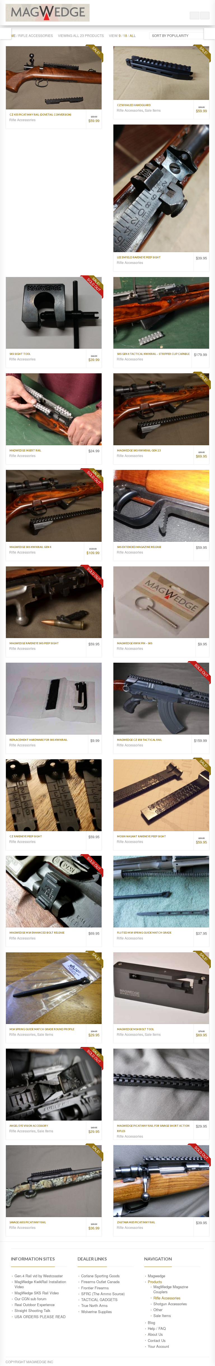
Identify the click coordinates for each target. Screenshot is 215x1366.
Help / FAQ (157, 1328)
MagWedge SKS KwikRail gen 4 (30, 547)
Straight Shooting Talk (32, 1310)
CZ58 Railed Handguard (134, 105)
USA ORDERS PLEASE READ (40, 1316)
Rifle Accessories (22, 119)
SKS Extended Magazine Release (139, 547)
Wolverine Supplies (96, 1311)
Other (157, 1309)
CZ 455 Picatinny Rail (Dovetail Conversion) (40, 114)
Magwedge (156, 1275)
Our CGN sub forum (30, 1298)
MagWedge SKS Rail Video (37, 1292)
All (133, 35)
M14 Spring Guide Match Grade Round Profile (42, 1029)
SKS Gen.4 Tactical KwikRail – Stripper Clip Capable (153, 353)
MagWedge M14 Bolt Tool (135, 1029)
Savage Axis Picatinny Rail (28, 1222)
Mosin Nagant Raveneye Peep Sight (141, 836)
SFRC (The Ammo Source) (103, 1293)
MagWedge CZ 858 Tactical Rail (139, 739)
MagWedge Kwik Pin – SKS (134, 643)
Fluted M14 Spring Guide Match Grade (144, 932)
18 (125, 35)
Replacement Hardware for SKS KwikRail (38, 739)
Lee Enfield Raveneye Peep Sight (139, 257)
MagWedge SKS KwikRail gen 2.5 (139, 450)
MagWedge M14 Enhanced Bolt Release (37, 932)
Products (155, 1281)
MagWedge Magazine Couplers (170, 1289)
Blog (151, 1322)
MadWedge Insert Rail (25, 450)
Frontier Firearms (95, 1287)
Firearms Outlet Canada (100, 1281)
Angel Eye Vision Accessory (29, 1125)
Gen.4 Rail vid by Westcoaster (39, 1275)
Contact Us (156, 1340)
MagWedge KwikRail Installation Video (40, 1284)
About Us (155, 1334)
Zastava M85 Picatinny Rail (136, 1222)
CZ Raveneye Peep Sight (26, 836)
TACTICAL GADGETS (99, 1299)
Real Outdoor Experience (35, 1304)
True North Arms (94, 1305)
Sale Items (153, 110)
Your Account (158, 1346)
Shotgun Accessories (170, 1303)
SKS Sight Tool (20, 353)
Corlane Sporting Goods (100, 1275)
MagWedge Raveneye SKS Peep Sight (34, 643)
